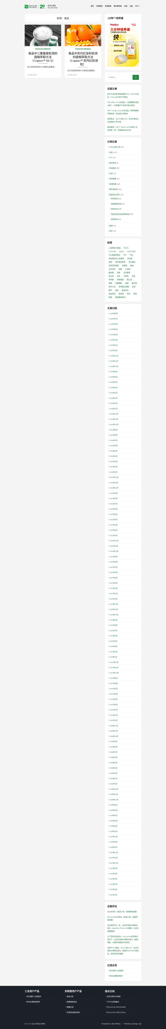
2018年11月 (113, 794)
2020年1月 (113, 720)
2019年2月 (113, 778)
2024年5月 (113, 451)
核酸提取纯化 (72, 1002)
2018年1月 (113, 847)
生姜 (133, 276)
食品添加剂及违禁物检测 (43, 49)
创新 (110, 262)
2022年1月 (113, 599)
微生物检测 (118, 6)
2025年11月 (113, 361)
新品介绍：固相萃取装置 (127, 912)
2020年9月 (113, 678)
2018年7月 (113, 815)
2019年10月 (113, 736)
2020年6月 (113, 694)
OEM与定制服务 (113, 1002)
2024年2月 (113, 467)
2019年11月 (113, 731)
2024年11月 (113, 419)
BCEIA (126, 248)
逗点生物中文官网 (113, 996)
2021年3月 (113, 652)
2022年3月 (113, 588)
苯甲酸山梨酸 (124, 287)
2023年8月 (113, 498)
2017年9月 (113, 868)
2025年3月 (113, 403)
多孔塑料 (132, 262)
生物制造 (99, 6)
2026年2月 (113, 345)
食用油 (121, 294)
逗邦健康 (112, 179)
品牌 (111, 226)
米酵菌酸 (118, 283)
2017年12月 (113, 852)
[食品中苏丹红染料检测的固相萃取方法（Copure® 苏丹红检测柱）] (83, 35)
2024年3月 (113, 461)
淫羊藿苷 (126, 273)
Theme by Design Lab (132, 1024)
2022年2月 (113, 593)
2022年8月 (113, 562)
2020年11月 (113, 667)
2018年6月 (113, 821)
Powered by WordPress (111, 1024)
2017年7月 (113, 879)
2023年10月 (113, 488)
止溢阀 (127, 269)
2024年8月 (113, 435)
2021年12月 (113, 604)
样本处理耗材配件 (116, 976)
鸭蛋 (110, 297)
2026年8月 (113, 313)
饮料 (128, 294)
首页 (92, 6)
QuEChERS (131, 251)
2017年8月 (113, 874)
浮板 (118, 273)
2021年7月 (113, 631)
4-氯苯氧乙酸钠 (115, 248)
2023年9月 (113, 493)
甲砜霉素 (120, 280)
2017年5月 (113, 889)
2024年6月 (113, 446)
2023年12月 (113, 477)
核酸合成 (70, 1007)
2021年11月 (113, 609)
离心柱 (129, 280)
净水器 (129, 258)
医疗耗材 (112, 163)
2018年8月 (113, 810)
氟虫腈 (111, 273)
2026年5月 (113, 329)
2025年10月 (113, 366)
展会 (132, 266)
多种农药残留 (114, 266)
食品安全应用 (114, 195)
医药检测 (114, 219)
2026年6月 (113, 324)
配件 (110, 290)
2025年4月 (113, 398)
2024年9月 (113, 430)
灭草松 (126, 276)
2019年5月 (113, 763)
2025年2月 (113, 409)
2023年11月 (113, 483)
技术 (111, 231)
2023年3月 (113, 525)
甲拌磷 (111, 280)
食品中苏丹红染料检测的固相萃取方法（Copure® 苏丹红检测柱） (83, 58)
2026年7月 (113, 319)
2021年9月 (113, 620)
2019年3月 (113, 773)
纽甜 (127, 283)
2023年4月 (113, 520)
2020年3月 (113, 710)
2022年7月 (113, 567)
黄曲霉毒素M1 (120, 297)
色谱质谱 (108, 6)
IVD (110, 158)
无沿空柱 (112, 269)
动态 (131, 6)
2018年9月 (113, 805)
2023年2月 (113, 530)
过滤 (125, 6)
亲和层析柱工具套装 (116, 258)
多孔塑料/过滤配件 (116, 971)
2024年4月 (113, 456)
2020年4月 (113, 705)
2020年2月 (113, 715)
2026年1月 (113, 350)
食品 (117, 290)
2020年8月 (113, 683)
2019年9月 (113, 741)
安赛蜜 (124, 266)
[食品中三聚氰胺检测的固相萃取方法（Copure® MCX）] (43, 35)
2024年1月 (113, 472)
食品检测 (112, 294)
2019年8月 (113, 747)
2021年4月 (113, 646)
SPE (124, 255)
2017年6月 (113, 884)
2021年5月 (113, 641)
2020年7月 (113, 689)
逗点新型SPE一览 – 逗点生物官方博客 (121, 925)
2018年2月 (113, 842)
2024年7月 (113, 440)
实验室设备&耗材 (73, 1012)
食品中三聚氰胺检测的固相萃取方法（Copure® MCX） (42, 56)
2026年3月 (113, 340)
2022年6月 (113, 572)
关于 (136, 6)
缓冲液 (134, 283)
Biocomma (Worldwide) (116, 1007)
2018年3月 (113, 837)
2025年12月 (113, 356)
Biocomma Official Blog (116, 1012)
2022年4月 (113, 583)
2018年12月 (113, 789)
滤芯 (118, 276)
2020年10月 (114, 673)
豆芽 (133, 287)
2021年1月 (113, 657)
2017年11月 (113, 858)
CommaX (112, 251)
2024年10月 (113, 424)
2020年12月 (113, 662)
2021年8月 (113, 625)
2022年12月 (113, 541)
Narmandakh (112, 917)
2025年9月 (113, 372)
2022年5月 (113, 578)
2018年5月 (113, 826)
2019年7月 (113, 752)
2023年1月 (113, 535)
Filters (121, 251)
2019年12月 (113, 726)
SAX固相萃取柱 (114, 255)
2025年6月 (113, 387)
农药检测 (114, 199)
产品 (131, 255)
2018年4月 (113, 831)
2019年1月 (113, 784)
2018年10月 (113, 800)
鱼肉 (135, 294)
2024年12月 (113, 414)
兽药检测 (114, 209)
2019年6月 (113, 757)
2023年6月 (113, 509)
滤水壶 (111, 276)
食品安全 (125, 290)
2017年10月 (113, 863)
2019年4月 (113, 768)
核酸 (120, 269)
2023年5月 (113, 514)
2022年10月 (113, 551)
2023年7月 (113, 504)
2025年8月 (113, 377)
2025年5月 (113, 393)
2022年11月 (113, 546)
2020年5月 (113, 699)
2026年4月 (113, 335)
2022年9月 (113, 557)
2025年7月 (113, 382)
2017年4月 (113, 895)
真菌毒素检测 (116, 204)
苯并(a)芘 (112, 287)
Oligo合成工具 (114, 147)
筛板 (110, 283)
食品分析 (70, 996)
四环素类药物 (120, 262)
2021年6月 (113, 636)
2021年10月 (113, 615)
